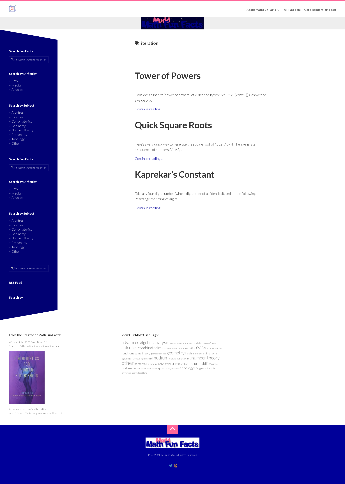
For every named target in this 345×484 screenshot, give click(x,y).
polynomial (164, 363)
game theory (142, 353)
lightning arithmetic (130, 358)
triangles (199, 368)
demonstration (187, 348)
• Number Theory (21, 130)
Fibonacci (217, 348)
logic (143, 358)
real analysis (130, 368)
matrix (148, 358)
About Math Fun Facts (261, 9)
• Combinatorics (20, 121)
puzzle (214, 364)
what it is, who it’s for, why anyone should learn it (35, 413)
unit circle (209, 368)
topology (187, 368)
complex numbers (170, 348)
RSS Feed (15, 282)
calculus (129, 347)
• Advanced (17, 90)
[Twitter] (170, 465)
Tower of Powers (168, 75)
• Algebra (16, 112)
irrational (211, 353)
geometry (176, 352)
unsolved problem (138, 372)
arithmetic (187, 343)
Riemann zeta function (148, 368)
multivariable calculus (180, 358)
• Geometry (17, 126)
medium (160, 358)
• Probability (18, 135)
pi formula (153, 364)
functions (127, 353)
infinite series (198, 353)
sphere (162, 368)
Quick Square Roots (173, 125)
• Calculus (16, 117)
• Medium (16, 85)
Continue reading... (149, 109)
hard (188, 353)
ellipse (210, 348)
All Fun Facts (292, 9)
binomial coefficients (207, 343)
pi (146, 364)
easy (201, 347)
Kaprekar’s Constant (174, 174)
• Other (14, 143)
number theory (205, 357)
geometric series (158, 353)
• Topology (17, 139)
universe (125, 372)
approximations (176, 343)
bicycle (196, 343)
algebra (146, 342)
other (127, 363)
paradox (139, 364)
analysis (161, 342)
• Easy (13, 81)
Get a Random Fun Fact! (320, 9)
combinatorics (150, 347)
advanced (130, 342)
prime (175, 364)
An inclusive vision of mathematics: (28, 409)
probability (202, 363)
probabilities (187, 363)
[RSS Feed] (176, 465)
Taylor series (174, 368)
